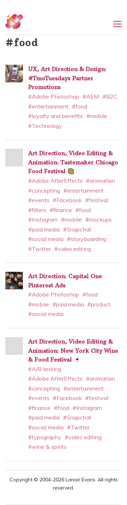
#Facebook (67, 200)
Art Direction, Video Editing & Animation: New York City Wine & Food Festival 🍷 (73, 350)
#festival (96, 200)
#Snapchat (77, 229)
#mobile (96, 115)
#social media (46, 238)
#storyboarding (86, 238)
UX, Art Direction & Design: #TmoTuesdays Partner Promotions (67, 77)
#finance (61, 209)
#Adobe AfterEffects (55, 180)
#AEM (91, 96)
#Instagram (43, 219)
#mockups (98, 219)
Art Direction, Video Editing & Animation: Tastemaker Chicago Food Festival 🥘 (73, 162)
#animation (100, 180)
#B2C (110, 96)
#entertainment (48, 106)
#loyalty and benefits (55, 115)
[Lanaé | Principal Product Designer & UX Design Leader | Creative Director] (14, 24)
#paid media (44, 229)
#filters (37, 209)
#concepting (44, 190)
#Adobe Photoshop (53, 96)
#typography (44, 437)
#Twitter (39, 248)
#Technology (45, 125)
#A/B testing (44, 368)
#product (98, 304)
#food (79, 106)
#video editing (72, 248)
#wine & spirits (47, 446)
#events (38, 200)
